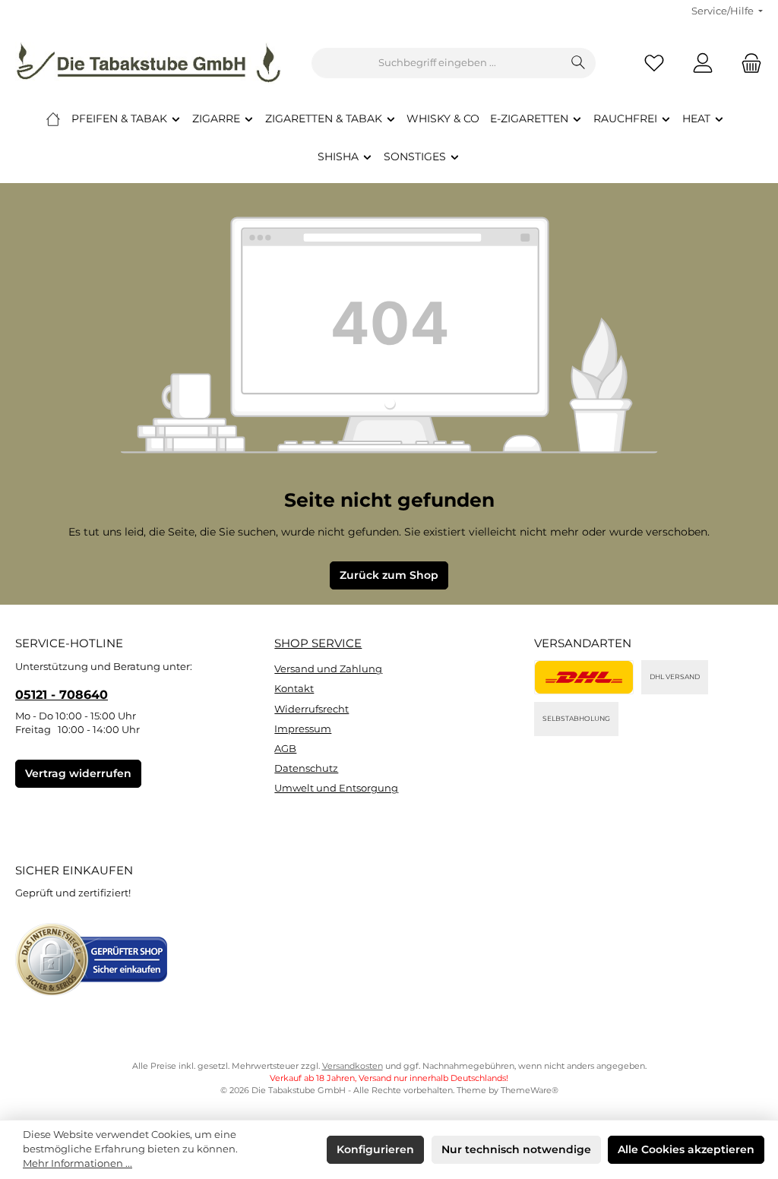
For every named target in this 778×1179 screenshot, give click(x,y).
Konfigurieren (375, 1149)
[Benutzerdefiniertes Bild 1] (584, 677)
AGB (285, 748)
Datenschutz (306, 768)
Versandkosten (352, 1066)
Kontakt (294, 688)
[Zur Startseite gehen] (148, 63)
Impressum (302, 729)
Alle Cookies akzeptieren (686, 1149)
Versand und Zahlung (328, 669)
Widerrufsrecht (311, 709)
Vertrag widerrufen (78, 773)
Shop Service (318, 643)
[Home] (53, 118)
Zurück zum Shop (389, 575)
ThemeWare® (529, 1090)
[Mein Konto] (702, 63)
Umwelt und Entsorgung (336, 788)
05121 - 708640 (61, 694)
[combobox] (437, 63)
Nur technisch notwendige (516, 1149)
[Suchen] (578, 63)
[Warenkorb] (747, 63)
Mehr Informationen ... (77, 1163)
